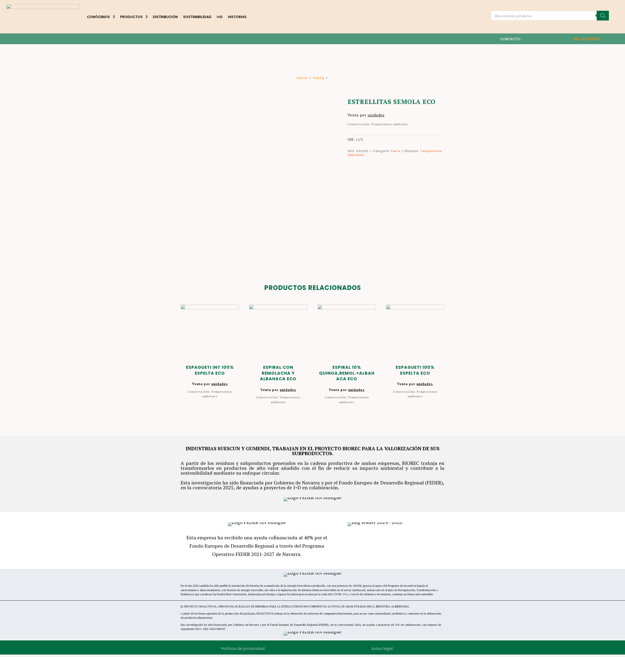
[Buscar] (603, 16)
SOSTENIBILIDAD (197, 16)
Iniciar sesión (587, 39)
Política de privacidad (243, 648)
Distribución (165, 16)
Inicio (302, 78)
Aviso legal (382, 648)
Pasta (318, 78)
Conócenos (98, 16)
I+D (220, 16)
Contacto (510, 39)
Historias (237, 16)
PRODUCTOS (131, 16)
